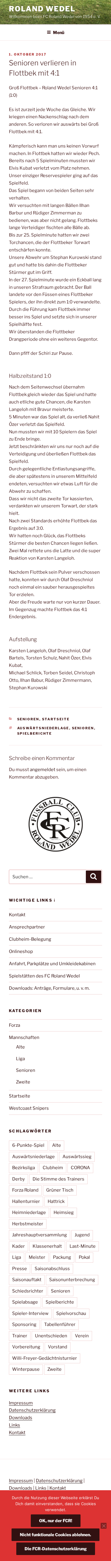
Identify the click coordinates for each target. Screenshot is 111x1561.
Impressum (21, 1403)
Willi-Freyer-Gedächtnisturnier (44, 1358)
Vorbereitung (26, 1347)
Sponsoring (24, 1324)
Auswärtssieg (76, 1156)
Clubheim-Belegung (30, 939)
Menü (58, 32)
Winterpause (26, 1369)
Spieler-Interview (30, 1313)
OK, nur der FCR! (55, 1520)
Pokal (84, 1257)
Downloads (20, 1417)
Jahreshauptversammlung (39, 1235)
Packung (62, 1257)
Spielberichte (34, 733)
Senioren (28, 719)
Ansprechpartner (27, 927)
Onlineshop (21, 951)
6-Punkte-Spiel (28, 1145)
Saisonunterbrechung (72, 1279)
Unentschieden (51, 1336)
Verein (82, 1336)
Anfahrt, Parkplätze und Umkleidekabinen (52, 963)
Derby (18, 1179)
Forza (14, 1025)
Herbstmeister (27, 1224)
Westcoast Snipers (29, 1108)
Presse (19, 1268)
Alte (20, 1047)
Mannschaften (24, 1037)
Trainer (19, 1336)
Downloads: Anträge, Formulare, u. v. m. (49, 988)
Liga (20, 1058)
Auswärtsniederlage (43, 728)
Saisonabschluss (52, 1268)
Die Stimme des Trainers (58, 1179)
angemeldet (42, 769)
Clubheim (53, 1167)
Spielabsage (25, 1302)
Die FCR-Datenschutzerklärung (56, 1548)
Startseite (56, 719)
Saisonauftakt (26, 1279)
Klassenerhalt (47, 1246)
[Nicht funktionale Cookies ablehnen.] (104, 1526)
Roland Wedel (42, 8)
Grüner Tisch (59, 1190)
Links (14, 1425)
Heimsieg (64, 1212)
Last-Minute (83, 1246)
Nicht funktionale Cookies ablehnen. (55, 1534)
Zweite (23, 1082)
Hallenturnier (26, 1201)
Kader (18, 1246)
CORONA (80, 1167)
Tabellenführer (59, 1324)
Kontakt (17, 914)
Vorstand (57, 1347)
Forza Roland (25, 1190)
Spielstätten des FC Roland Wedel (44, 976)
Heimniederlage (29, 1212)
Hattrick (56, 1201)
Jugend (82, 1235)
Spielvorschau (71, 1313)
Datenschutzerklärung (32, 1410)
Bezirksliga (23, 1167)
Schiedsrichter (27, 1291)
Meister (37, 1257)
